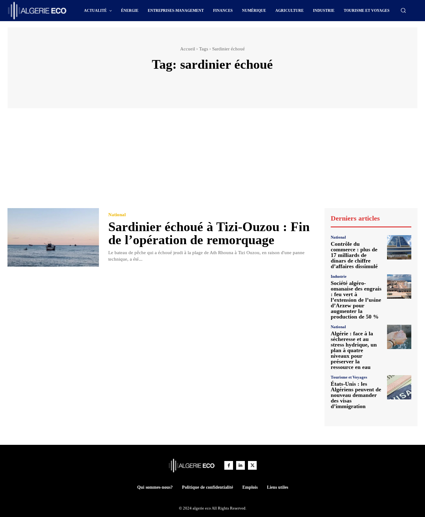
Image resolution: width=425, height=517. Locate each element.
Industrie (339, 276)
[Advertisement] (212, 161)
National (117, 214)
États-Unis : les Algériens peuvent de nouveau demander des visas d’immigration (356, 395)
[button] (403, 10)
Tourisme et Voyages (349, 377)
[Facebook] (228, 465)
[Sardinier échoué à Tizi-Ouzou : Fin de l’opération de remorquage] (53, 237)
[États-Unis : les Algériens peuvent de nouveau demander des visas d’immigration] (399, 387)
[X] (252, 465)
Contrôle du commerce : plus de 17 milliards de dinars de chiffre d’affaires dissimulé (354, 255)
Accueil (187, 48)
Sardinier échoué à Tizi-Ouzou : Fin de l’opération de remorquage (209, 233)
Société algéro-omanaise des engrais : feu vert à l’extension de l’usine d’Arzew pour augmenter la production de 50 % (356, 300)
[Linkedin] (240, 465)
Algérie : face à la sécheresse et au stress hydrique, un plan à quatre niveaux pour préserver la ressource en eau (354, 350)
